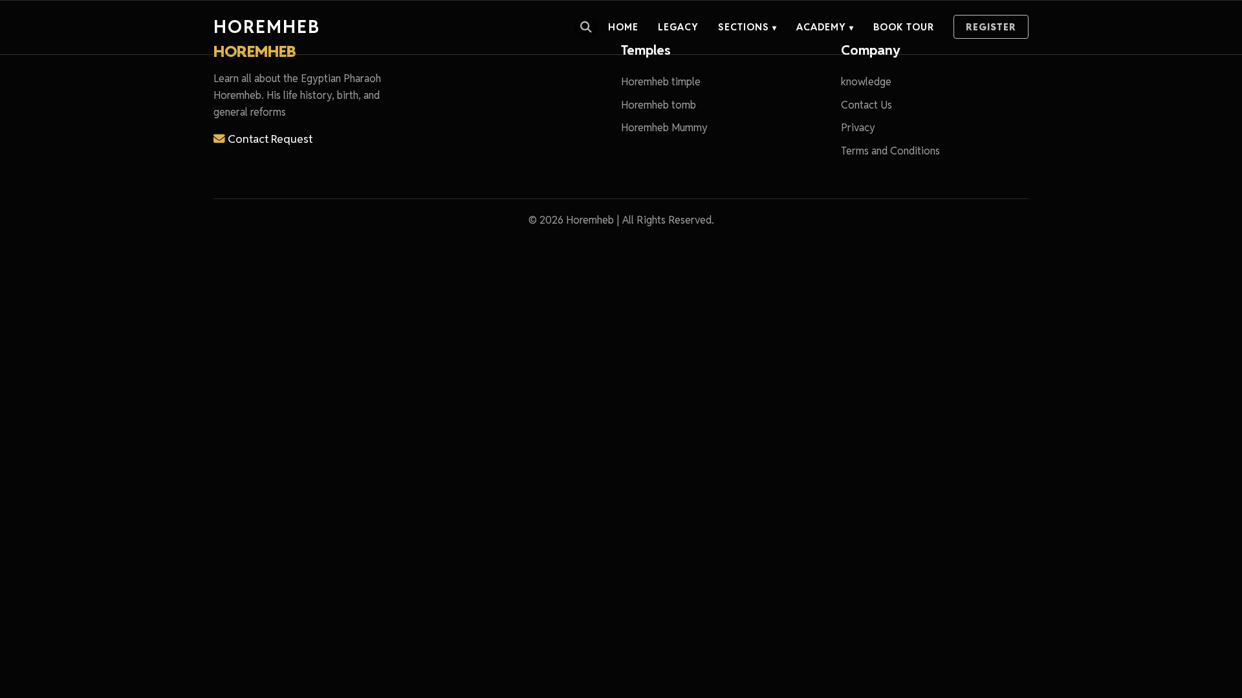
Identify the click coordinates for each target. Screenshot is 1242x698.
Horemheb (266, 27)
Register (991, 27)
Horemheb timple (661, 82)
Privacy (858, 127)
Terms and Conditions (890, 151)
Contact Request (268, 138)
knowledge (866, 82)
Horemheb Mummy (664, 127)
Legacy (678, 27)
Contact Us (866, 105)
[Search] (586, 27)
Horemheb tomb (658, 105)
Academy (825, 27)
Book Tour (903, 27)
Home (623, 27)
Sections (747, 27)
